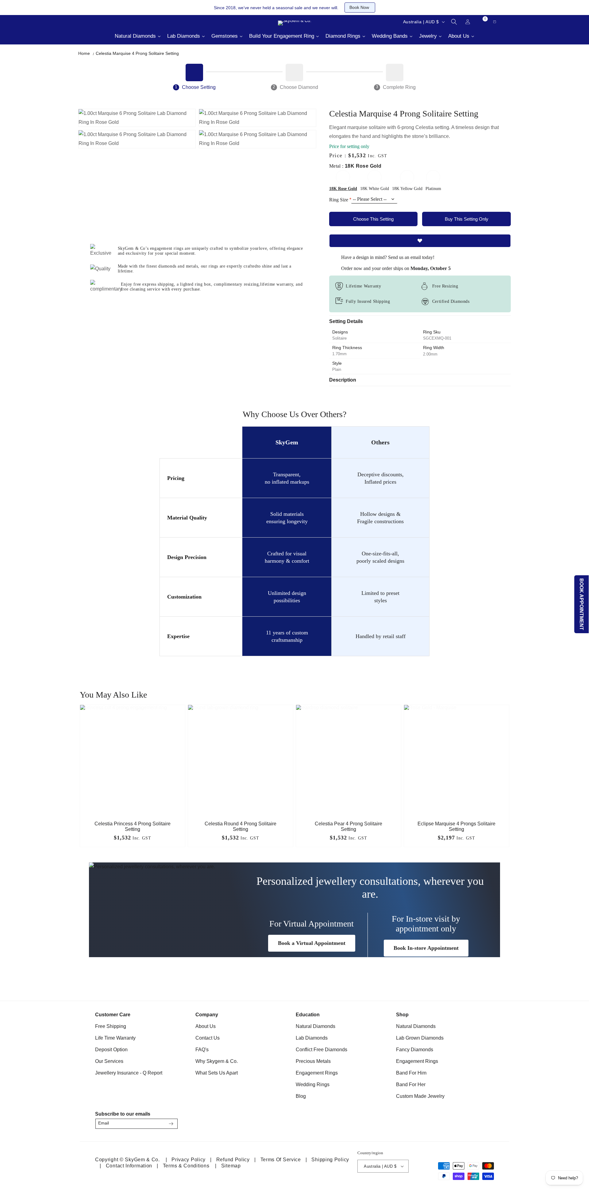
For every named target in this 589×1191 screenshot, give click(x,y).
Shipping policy (330, 1159)
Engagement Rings (317, 1072)
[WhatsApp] (486, 1122)
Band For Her (410, 1084)
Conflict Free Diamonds (321, 1049)
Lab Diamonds (312, 1038)
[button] (454, 22)
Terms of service (280, 1159)
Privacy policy (188, 1159)
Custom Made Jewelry (420, 1096)
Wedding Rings (312, 1084)
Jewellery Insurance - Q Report (128, 1072)
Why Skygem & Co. (216, 1061)
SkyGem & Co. (142, 1159)
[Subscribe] (171, 1123)
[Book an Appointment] (138, 22)
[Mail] (107, 22)
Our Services (109, 1061)
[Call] (92, 22)
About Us (205, 1026)
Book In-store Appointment (426, 948)
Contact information (129, 1165)
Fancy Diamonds (414, 1049)
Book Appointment (581, 604)
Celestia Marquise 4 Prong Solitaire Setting (137, 53)
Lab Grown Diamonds (420, 1038)
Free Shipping (110, 1026)
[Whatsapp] (123, 22)
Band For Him (411, 1072)
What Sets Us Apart (216, 1072)
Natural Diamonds (315, 1026)
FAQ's (202, 1049)
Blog (301, 1096)
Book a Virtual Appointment (311, 943)
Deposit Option (111, 1049)
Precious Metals (313, 1061)
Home (84, 53)
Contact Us (207, 1038)
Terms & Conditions (186, 1165)
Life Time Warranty (115, 1038)
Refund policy (233, 1159)
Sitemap (231, 1165)
